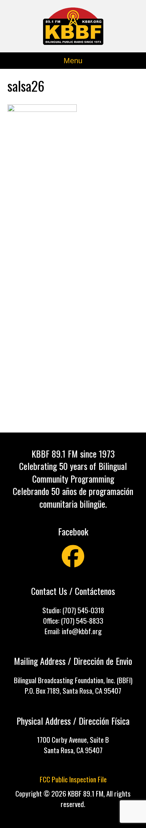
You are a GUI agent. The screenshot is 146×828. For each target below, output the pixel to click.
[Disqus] (73, 328)
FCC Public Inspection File (73, 779)
